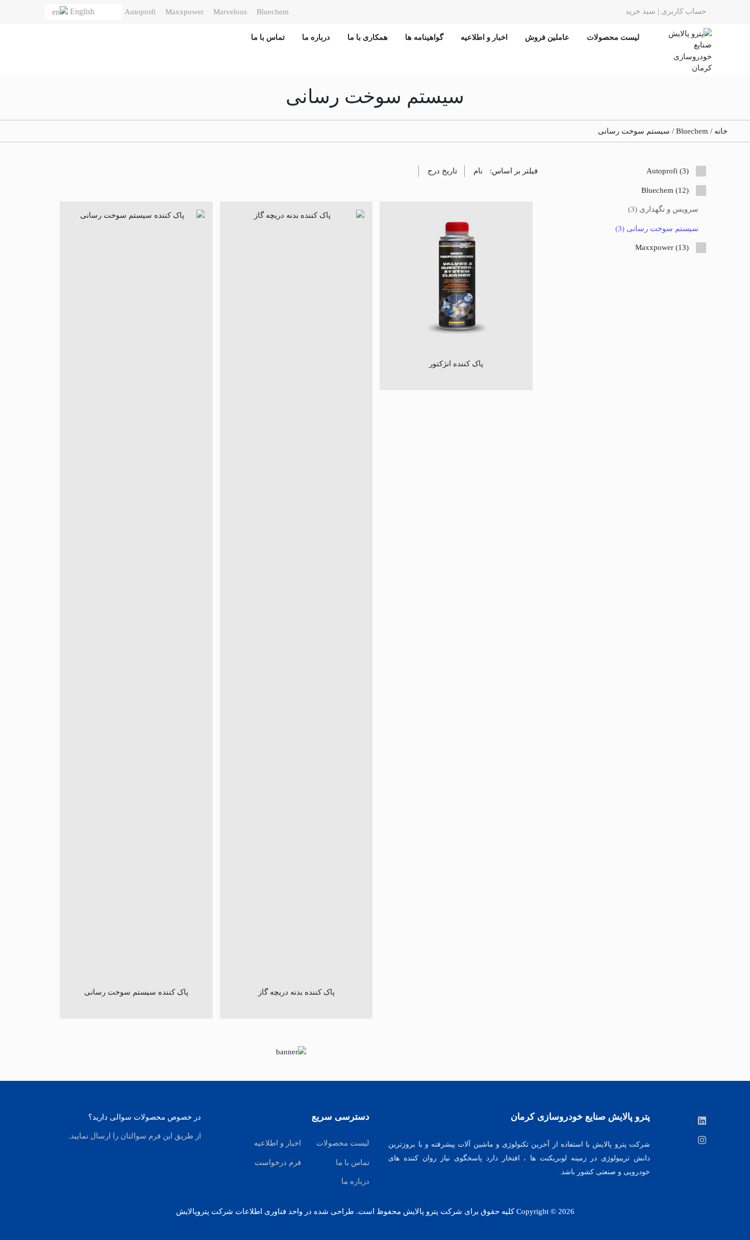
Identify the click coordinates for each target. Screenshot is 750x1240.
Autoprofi (140, 12)
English (82, 11)
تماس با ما (268, 37)
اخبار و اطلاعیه (484, 37)
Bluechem (273, 12)
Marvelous (230, 12)
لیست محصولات (613, 37)
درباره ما (316, 37)
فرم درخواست (278, 1162)
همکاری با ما (367, 37)
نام (478, 171)
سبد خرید (641, 11)
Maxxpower (184, 12)
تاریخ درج (442, 171)
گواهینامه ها (424, 37)
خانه (721, 131)
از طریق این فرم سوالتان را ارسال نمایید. (134, 1136)
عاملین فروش (547, 37)
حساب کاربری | (681, 11)
